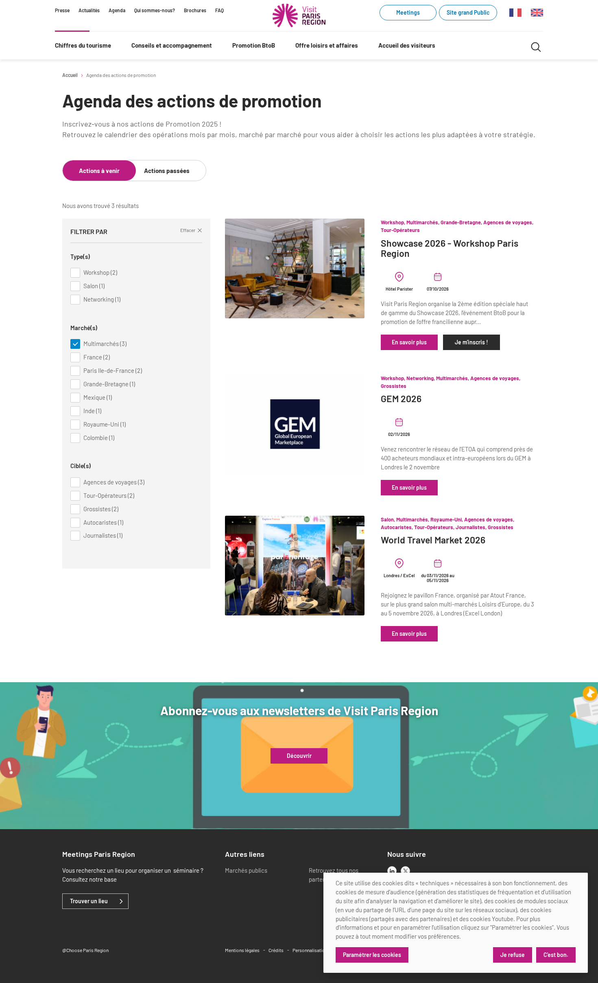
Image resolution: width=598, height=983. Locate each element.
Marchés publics (246, 870)
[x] (405, 871)
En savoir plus (409, 342)
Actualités (89, 10)
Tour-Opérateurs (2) (108, 495)
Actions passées (167, 170)
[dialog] (455, 923)
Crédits (276, 950)
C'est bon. (555, 954)
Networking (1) (101, 299)
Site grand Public (468, 12)
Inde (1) (92, 410)
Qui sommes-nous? (154, 10)
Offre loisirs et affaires (326, 45)
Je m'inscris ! (471, 342)
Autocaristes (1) (103, 522)
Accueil (70, 75)
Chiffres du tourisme (83, 45)
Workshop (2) (100, 272)
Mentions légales (242, 950)
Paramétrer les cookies (372, 954)
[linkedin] (392, 871)
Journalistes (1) (102, 535)
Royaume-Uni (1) (104, 424)
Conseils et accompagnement (171, 45)
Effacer (187, 230)
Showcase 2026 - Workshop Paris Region (449, 248)
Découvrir (299, 756)
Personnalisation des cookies (323, 950)
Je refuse (512, 954)
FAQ (219, 10)
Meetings (408, 12)
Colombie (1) (98, 437)
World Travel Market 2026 (433, 540)
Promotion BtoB (253, 45)
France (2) (96, 357)
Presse (62, 10)
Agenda (117, 10)
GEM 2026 (401, 399)
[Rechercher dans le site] (536, 45)
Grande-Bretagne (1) (109, 384)
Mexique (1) (97, 397)
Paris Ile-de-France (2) (112, 370)
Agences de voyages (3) (113, 482)
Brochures (195, 10)
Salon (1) (94, 285)
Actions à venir (99, 170)
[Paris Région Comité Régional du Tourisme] (299, 15)
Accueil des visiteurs (406, 45)
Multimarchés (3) (105, 343)
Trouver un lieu (89, 901)
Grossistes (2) (100, 508)
